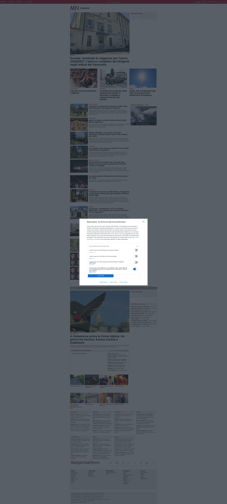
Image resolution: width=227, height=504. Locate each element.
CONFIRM (100, 275)
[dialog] (113, 252)
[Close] (144, 222)
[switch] (135, 250)
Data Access (113, 282)
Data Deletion (103, 282)
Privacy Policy (123, 282)
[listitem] (113, 246)
